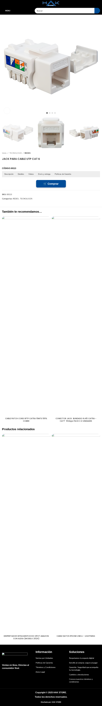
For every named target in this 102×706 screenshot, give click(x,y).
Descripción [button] (8, 174)
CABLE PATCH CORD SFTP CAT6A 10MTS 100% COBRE (26, 419)
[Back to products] (95, 153)
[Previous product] (92, 153)
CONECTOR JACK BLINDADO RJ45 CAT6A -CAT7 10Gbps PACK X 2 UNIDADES (76, 419)
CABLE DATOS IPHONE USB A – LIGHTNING (76, 636)
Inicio (4, 153)
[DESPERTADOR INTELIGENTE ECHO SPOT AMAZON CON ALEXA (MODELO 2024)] (26, 533)
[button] (4, 66)
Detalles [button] (21, 174)
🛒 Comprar (51, 183)
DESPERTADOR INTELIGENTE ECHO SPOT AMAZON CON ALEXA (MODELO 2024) (26, 637)
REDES (27, 153)
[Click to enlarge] (7, 111)
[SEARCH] (97, 10)
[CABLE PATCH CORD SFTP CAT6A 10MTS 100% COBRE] (26, 316)
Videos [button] (31, 174)
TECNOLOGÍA (15, 153)
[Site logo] (51, 3)
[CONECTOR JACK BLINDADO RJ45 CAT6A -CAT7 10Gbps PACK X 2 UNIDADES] (76, 316)
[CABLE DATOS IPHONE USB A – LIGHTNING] (76, 533)
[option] (47, 113)
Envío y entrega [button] (44, 174)
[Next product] (98, 153)
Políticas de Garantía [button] (63, 174)
